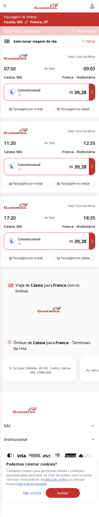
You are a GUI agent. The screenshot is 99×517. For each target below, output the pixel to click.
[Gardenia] (46, 6)
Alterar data (85, 31)
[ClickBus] (21, 409)
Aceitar (62, 493)
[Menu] (5, 6)
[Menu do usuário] (92, 6)
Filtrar (90, 41)
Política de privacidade (31, 484)
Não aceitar (32, 493)
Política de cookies (55, 479)
